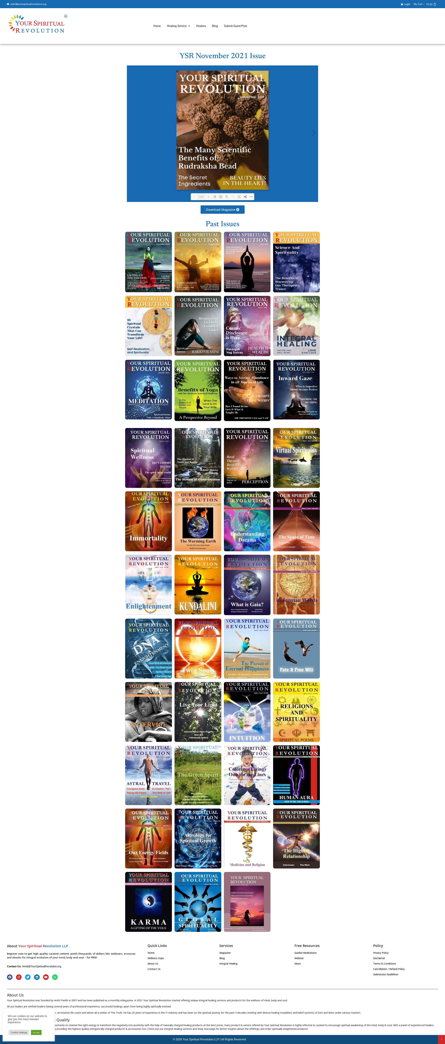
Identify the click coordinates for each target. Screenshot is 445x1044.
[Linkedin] (37, 977)
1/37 (201, 196)
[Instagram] (19, 977)
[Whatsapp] (55, 977)
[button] (223, 209)
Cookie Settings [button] (19, 1032)
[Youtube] (46, 977)
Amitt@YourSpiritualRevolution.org (41, 966)
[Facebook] (10, 977)
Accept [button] (36, 1032)
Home (157, 25)
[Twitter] (28, 977)
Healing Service (177, 25)
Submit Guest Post (235, 25)
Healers (201, 25)
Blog (215, 25)
